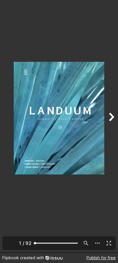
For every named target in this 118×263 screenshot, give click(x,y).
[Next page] (111, 126)
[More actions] (97, 243)
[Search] (86, 243)
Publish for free (101, 257)
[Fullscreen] (109, 243)
